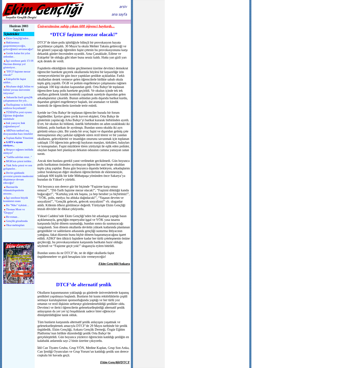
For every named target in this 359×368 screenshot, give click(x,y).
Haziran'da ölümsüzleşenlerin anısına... (13, 190)
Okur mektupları (15, 225)
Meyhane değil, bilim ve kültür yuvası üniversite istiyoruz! (18, 90)
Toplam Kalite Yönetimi (19, 137)
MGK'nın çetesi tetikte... (19, 161)
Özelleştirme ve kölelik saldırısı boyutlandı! (17, 106)
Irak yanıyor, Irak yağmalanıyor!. (14, 124)
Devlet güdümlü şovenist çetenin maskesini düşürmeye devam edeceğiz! (18, 177)
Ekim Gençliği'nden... (18, 38)
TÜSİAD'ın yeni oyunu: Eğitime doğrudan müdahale (18, 115)
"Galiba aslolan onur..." (19, 157)
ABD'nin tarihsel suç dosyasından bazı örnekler (18, 132)
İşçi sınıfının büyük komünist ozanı (15, 199)
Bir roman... (12, 216)
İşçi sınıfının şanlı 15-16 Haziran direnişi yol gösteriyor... (18, 64)
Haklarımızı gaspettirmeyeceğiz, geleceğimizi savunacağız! (18, 46)
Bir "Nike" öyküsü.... (17, 205)
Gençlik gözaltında (17, 221)
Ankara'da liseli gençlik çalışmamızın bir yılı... (18, 99)
